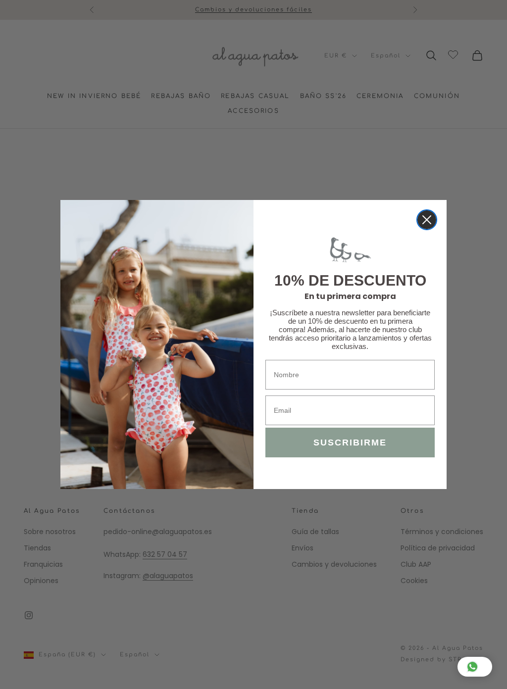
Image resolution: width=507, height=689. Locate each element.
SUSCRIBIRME (350, 442)
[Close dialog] (427, 220)
